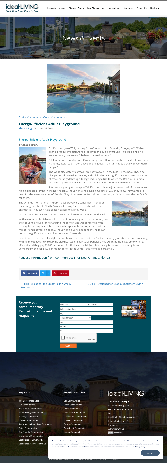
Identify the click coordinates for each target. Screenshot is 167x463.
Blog (110, 413)
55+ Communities (27, 404)
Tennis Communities (73, 424)
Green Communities (55, 117)
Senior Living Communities (31, 412)
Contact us (113, 425)
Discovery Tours (76, 8)
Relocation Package (56, 8)
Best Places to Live (95, 8)
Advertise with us (116, 429)
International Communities (31, 436)
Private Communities (73, 420)
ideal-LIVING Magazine (118, 405)
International (114, 8)
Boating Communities (29, 416)
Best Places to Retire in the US (32, 443)
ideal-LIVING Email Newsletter (122, 417)
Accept (150, 453)
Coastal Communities (28, 420)
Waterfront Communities (75, 428)
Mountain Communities (74, 412)
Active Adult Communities (30, 408)
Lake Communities (72, 408)
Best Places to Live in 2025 (31, 439)
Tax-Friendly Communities (31, 432)
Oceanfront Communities (75, 416)
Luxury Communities (73, 432)
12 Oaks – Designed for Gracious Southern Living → (116, 283)
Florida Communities (31, 117)
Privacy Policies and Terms (120, 421)
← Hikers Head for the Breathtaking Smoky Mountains (46, 285)
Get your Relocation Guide (120, 409)
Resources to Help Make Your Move (35, 424)
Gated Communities (28, 428)
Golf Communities (72, 400)
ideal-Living (25, 128)
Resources (128, 8)
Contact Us (142, 8)
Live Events (155, 8)
